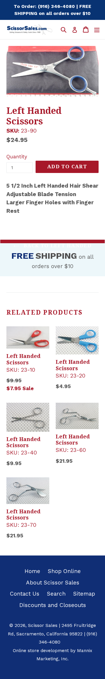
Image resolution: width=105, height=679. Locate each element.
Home (32, 571)
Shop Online (64, 571)
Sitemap (84, 593)
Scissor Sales (42, 625)
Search (56, 593)
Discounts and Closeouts (52, 605)
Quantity (16, 157)
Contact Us (24, 593)
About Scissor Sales (52, 582)
